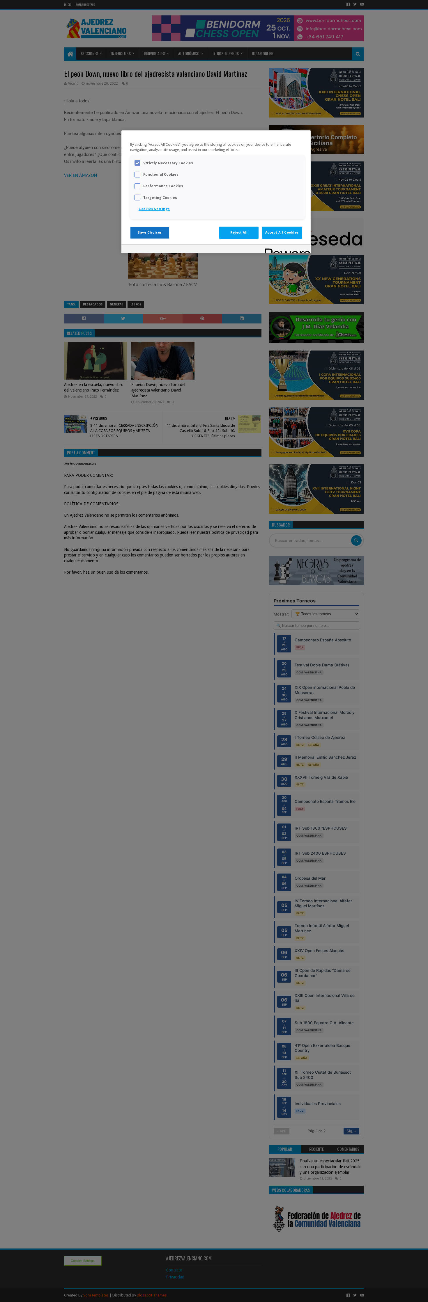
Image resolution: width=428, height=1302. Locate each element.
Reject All (239, 232)
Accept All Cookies (282, 232)
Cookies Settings (154, 209)
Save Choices (150, 232)
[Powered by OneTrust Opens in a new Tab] (285, 249)
